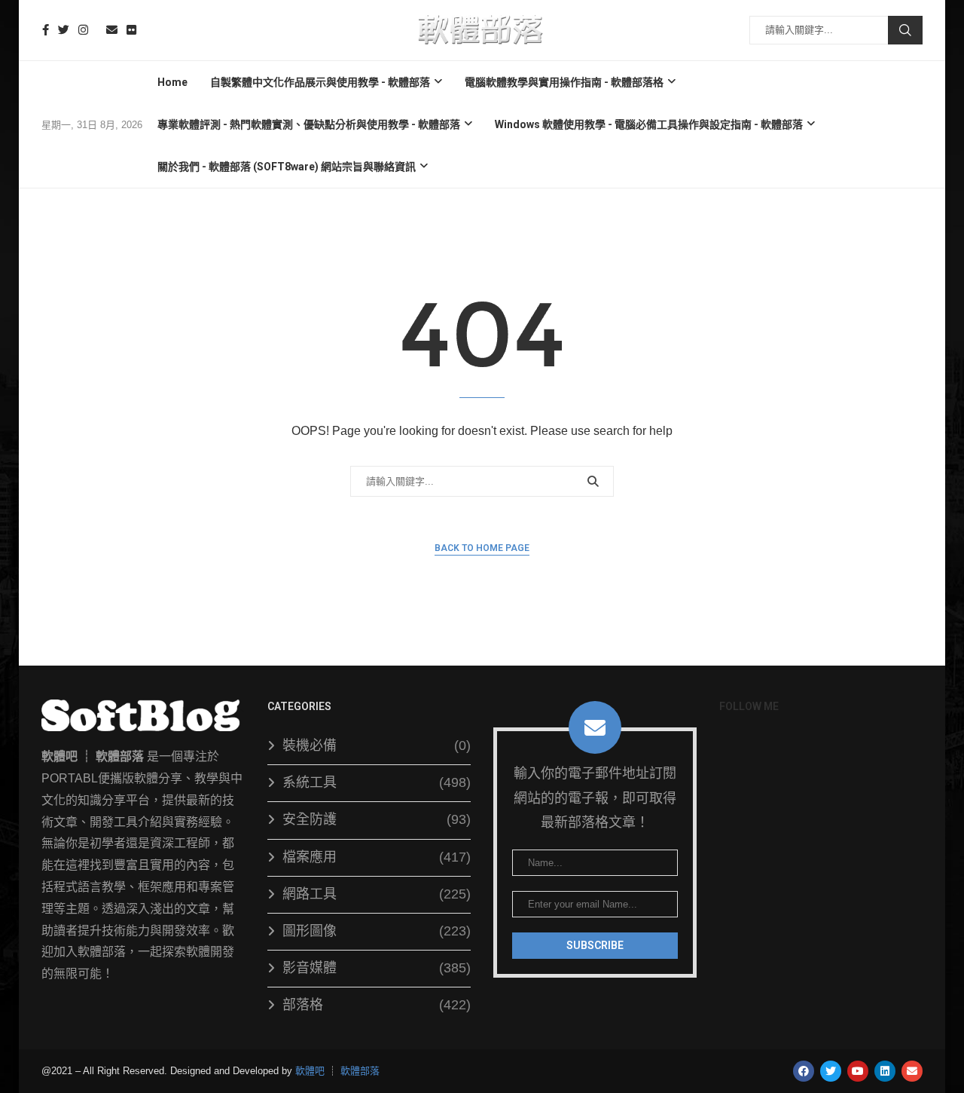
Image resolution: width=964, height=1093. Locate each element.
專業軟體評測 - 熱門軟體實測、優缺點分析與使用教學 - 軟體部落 (308, 124)
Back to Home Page (482, 548)
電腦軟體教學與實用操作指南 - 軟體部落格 (564, 82)
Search (905, 30)
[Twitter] (63, 29)
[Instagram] (83, 29)
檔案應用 (376, 857)
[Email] (111, 29)
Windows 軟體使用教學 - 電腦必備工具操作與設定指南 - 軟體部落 (649, 124)
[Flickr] (131, 29)
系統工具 (376, 782)
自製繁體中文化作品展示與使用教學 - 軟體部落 (320, 82)
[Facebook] (45, 29)
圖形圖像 (376, 930)
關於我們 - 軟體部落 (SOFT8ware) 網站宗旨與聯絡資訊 (286, 167)
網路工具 (376, 894)
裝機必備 (376, 745)
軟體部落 (360, 1070)
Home (172, 82)
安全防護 (376, 819)
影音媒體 (376, 967)
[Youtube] (97, 29)
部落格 (376, 1004)
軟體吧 (310, 1070)
